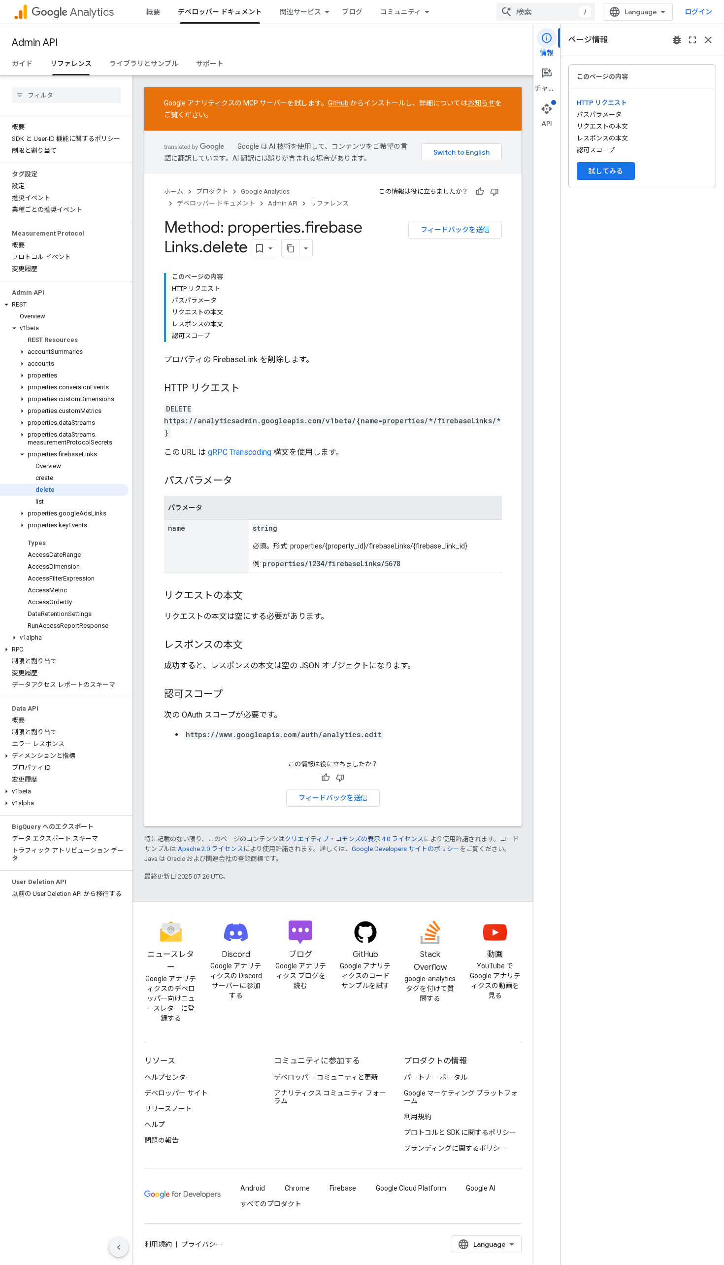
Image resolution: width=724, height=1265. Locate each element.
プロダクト (212, 191)
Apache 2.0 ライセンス (210, 849)
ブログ (352, 11)
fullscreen (692, 40)
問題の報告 (161, 1140)
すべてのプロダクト (270, 1204)
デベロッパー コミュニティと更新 (326, 1077)
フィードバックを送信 (455, 229)
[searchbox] (66, 95)
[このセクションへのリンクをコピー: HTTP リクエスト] (250, 389)
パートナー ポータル (435, 1077)
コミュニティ (400, 11)
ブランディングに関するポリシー (455, 1148)
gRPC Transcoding (239, 452)
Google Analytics (265, 191)
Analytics (92, 12)
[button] (64, 304)
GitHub (338, 103)
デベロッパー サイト (176, 1093)
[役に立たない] (494, 191)
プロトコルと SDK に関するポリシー (460, 1132)
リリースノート (168, 1109)
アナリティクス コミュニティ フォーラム (330, 1097)
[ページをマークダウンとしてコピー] (290, 248)
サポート (210, 63)
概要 (153, 11)
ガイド (22, 63)
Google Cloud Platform (411, 1188)
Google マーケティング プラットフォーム (461, 1097)
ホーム (173, 191)
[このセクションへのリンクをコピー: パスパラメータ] (242, 481)
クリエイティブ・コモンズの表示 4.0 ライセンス (354, 839)
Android (252, 1188)
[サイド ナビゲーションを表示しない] (119, 1247)
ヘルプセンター (168, 1077)
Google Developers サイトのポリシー (406, 849)
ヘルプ (154, 1124)
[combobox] (545, 12)
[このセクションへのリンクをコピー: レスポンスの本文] (253, 645)
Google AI (480, 1188)
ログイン (698, 12)
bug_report (677, 40)
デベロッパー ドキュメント (220, 11)
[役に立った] (479, 191)
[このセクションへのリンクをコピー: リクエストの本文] (253, 596)
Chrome (297, 1188)
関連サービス (300, 11)
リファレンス (71, 63)
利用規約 (417, 1117)
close (708, 40)
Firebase (342, 1188)
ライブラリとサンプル (143, 63)
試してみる (606, 171)
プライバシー (202, 1244)
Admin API (35, 42)
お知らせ (481, 103)
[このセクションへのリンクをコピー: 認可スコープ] (232, 695)
